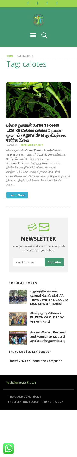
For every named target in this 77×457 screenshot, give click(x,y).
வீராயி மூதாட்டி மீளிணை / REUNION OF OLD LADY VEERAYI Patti (47, 317)
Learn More (17, 195)
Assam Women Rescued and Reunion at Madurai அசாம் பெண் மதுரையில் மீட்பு (47, 336)
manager (12, 145)
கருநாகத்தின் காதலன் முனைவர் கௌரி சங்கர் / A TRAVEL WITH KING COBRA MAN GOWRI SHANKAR (49, 297)
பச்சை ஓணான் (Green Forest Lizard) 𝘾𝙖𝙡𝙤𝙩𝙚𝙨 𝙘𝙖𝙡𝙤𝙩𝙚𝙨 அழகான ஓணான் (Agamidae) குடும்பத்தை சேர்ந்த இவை (36, 133)
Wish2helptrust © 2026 (21, 382)
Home (9, 56)
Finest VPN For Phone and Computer (35, 361)
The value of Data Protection (30, 352)
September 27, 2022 (32, 145)
